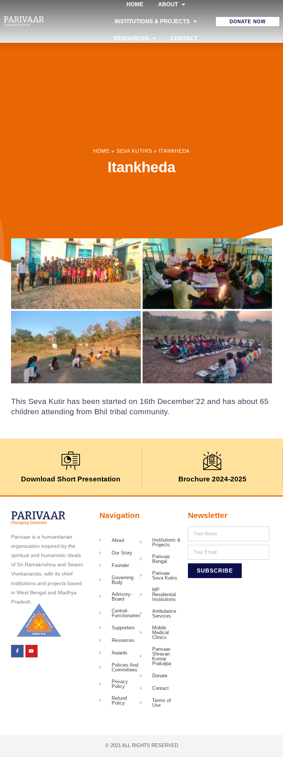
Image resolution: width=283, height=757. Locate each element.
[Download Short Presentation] (71, 461)
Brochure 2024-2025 (212, 479)
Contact (184, 38)
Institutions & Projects (152, 21)
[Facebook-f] (17, 651)
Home (101, 151)
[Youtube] (31, 651)
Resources (131, 38)
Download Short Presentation (70, 479)
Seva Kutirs (134, 151)
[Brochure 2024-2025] (212, 461)
